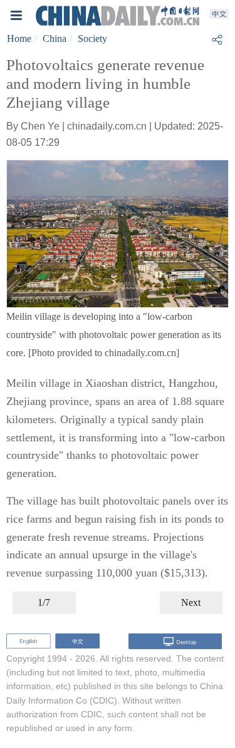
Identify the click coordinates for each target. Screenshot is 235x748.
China (54, 38)
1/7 (44, 602)
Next (191, 602)
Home (19, 38)
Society (92, 38)
